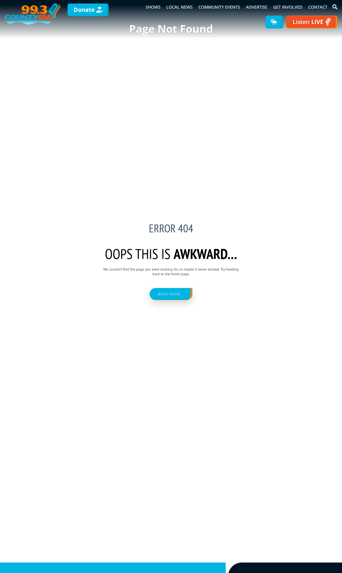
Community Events (219, 7)
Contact (317, 7)
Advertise (256, 7)
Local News (179, 7)
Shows (153, 7)
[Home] (32, 13)
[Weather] (274, 22)
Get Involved (287, 7)
